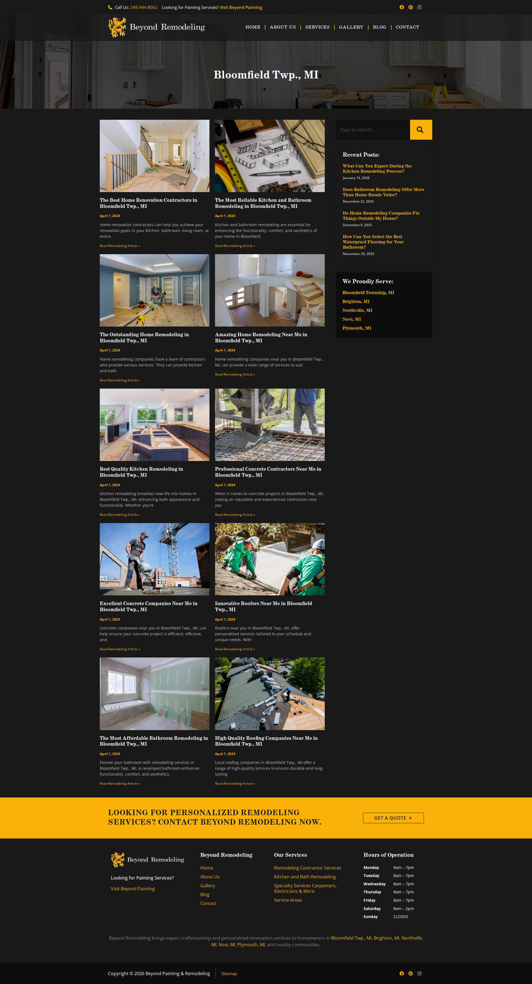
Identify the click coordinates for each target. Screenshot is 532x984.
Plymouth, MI (356, 328)
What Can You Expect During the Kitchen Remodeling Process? (377, 168)
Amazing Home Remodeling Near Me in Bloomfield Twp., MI (261, 338)
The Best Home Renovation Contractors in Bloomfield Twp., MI (148, 203)
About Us (283, 27)
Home (252, 27)
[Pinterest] (410, 7)
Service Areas (288, 900)
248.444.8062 (143, 7)
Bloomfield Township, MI (368, 293)
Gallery (351, 27)
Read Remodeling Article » (120, 245)
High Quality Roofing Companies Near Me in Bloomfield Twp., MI (266, 741)
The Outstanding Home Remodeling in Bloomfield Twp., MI (144, 338)
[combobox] (373, 130)
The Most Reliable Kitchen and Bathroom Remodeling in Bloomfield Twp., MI (263, 203)
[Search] (421, 130)
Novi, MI (351, 319)
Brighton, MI (356, 302)
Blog (380, 27)
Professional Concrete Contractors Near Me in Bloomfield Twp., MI (268, 472)
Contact (408, 27)
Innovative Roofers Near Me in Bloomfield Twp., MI (263, 606)
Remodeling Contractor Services (307, 868)
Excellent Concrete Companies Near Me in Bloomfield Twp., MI (149, 606)
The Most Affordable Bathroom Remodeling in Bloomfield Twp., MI (154, 741)
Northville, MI (357, 310)
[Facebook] (401, 7)
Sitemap (229, 973)
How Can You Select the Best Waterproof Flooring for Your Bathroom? (373, 242)
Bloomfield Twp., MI (351, 938)
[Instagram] (419, 7)
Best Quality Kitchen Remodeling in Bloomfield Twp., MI (141, 472)
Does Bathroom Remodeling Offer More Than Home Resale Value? (383, 192)
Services (317, 27)
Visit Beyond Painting (241, 7)
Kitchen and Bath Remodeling (305, 877)
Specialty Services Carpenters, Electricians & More (305, 888)
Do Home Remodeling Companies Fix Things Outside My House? (381, 215)
